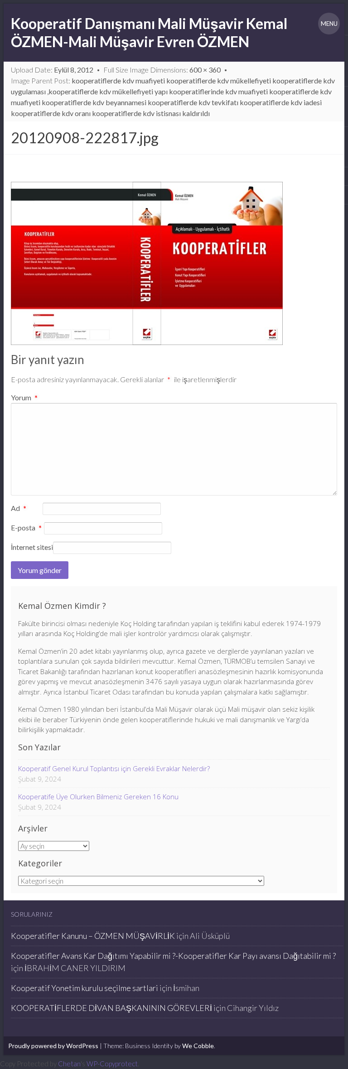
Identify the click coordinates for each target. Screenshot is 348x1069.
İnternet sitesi (32, 547)
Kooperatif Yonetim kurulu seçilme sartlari (84, 988)
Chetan (69, 1063)
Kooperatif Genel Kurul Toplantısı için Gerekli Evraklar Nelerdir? (114, 768)
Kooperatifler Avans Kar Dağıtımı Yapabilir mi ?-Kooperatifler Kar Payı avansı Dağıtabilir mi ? (173, 956)
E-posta (26, 528)
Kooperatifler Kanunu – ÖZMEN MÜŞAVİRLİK (93, 936)
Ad (19, 509)
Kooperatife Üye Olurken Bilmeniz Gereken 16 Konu (98, 796)
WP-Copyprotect (112, 1063)
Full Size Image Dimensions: (162, 69)
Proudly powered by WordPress (53, 1046)
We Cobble (198, 1046)
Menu (329, 23)
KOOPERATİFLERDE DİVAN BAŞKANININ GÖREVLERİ (111, 1008)
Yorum (24, 397)
